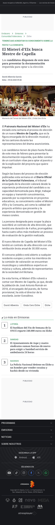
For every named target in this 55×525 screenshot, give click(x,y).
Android (22, 457)
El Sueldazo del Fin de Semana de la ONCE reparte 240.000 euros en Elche (31, 329)
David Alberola (11, 305)
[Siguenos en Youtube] (9, 473)
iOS (38, 457)
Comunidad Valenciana (11, 36)
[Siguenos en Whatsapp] (46, 473)
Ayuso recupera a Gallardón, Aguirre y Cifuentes (19, 3)
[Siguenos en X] (38, 473)
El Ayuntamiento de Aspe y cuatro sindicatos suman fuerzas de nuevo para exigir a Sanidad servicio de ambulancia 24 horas (30, 348)
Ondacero (5, 33)
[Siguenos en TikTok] (16, 473)
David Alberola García (12, 77)
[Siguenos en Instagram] (24, 473)
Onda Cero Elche (31, 305)
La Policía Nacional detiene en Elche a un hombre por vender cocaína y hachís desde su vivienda (32, 367)
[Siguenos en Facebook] (31, 473)
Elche (29, 36)
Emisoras (19, 33)
